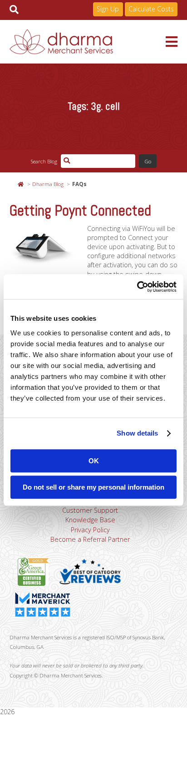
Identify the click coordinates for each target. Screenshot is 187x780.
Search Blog (43, 161)
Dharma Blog (48, 183)
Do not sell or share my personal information (93, 487)
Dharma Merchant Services (88, 41)
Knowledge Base (90, 519)
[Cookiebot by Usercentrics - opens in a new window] (137, 287)
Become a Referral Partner (90, 539)
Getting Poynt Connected (80, 210)
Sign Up (108, 9)
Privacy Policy (90, 529)
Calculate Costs (151, 9)
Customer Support (90, 510)
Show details (137, 433)
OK (94, 461)
